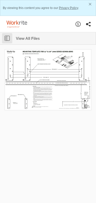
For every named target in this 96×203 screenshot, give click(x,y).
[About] (78, 24)
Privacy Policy (68, 8)
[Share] (88, 24)
